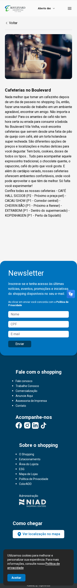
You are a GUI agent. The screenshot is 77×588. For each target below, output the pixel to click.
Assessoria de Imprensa (31, 400)
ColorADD (25, 484)
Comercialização (26, 391)
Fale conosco (24, 381)
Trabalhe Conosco (27, 386)
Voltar (13, 23)
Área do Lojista (28, 464)
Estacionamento (29, 459)
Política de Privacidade (33, 479)
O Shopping (26, 454)
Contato (21, 405)
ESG (21, 469)
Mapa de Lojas (28, 474)
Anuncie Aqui (24, 395)
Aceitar (16, 577)
